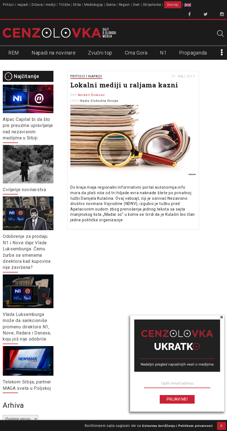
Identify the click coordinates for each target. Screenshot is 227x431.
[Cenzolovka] (59, 33)
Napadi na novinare (54, 53)
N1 (163, 53)
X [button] (221, 425)
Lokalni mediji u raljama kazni (124, 85)
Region (124, 5)
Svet (136, 5)
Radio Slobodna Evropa (99, 101)
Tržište (64, 5)
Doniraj (173, 5)
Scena (111, 5)
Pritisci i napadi (16, 5)
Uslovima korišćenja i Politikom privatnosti (177, 425)
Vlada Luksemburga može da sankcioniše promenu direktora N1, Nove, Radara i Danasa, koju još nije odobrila (27, 327)
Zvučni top (100, 53)
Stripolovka (152, 5)
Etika (77, 5)
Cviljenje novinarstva (24, 189)
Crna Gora (136, 53)
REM (13, 53)
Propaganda (193, 53)
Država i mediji (44, 5)
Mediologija (93, 5)
